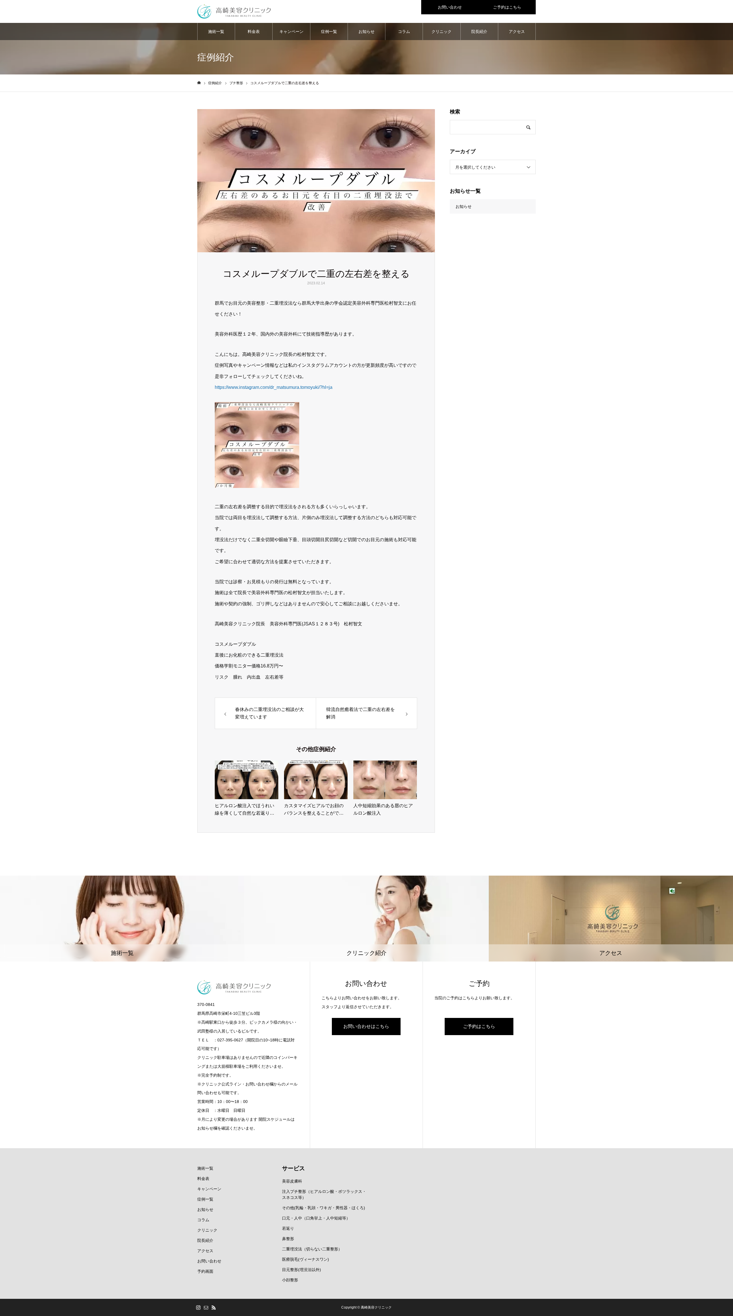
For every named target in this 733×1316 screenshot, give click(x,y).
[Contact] (206, 1307)
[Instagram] (198, 1307)
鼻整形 (288, 1238)
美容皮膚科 (292, 1181)
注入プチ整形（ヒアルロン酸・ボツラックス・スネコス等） (324, 1194)
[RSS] (213, 1307)
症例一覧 (329, 31)
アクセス (517, 31)
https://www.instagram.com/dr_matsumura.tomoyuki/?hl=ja (273, 387)
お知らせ (366, 31)
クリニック (441, 31)
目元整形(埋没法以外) (301, 1269)
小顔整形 (290, 1280)
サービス (293, 1168)
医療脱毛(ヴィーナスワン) (305, 1259)
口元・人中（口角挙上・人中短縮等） (316, 1218)
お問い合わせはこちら (366, 1026)
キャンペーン (291, 31)
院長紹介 (479, 31)
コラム (404, 31)
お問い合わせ (450, 7)
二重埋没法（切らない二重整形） (312, 1249)
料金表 (254, 31)
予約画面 (205, 1271)
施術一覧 (216, 31)
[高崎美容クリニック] (234, 11)
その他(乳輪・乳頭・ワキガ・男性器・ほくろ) (323, 1207)
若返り (288, 1228)
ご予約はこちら (507, 7)
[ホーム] (199, 83)
